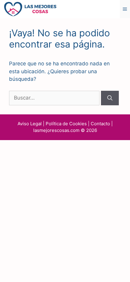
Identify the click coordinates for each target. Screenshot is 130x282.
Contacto (100, 123)
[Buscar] (110, 98)
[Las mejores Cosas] (30, 9)
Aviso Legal (30, 123)
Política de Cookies (66, 123)
